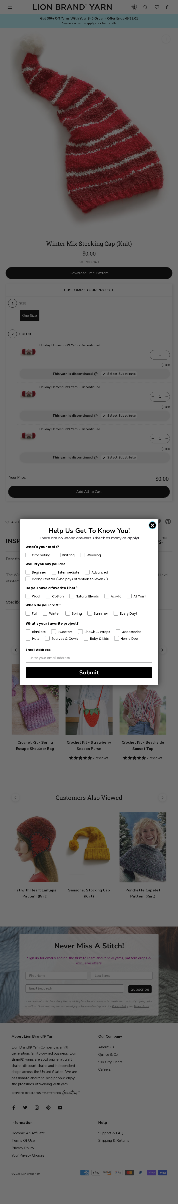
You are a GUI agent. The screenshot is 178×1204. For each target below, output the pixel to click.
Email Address (38, 649)
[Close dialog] (152, 525)
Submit (89, 672)
